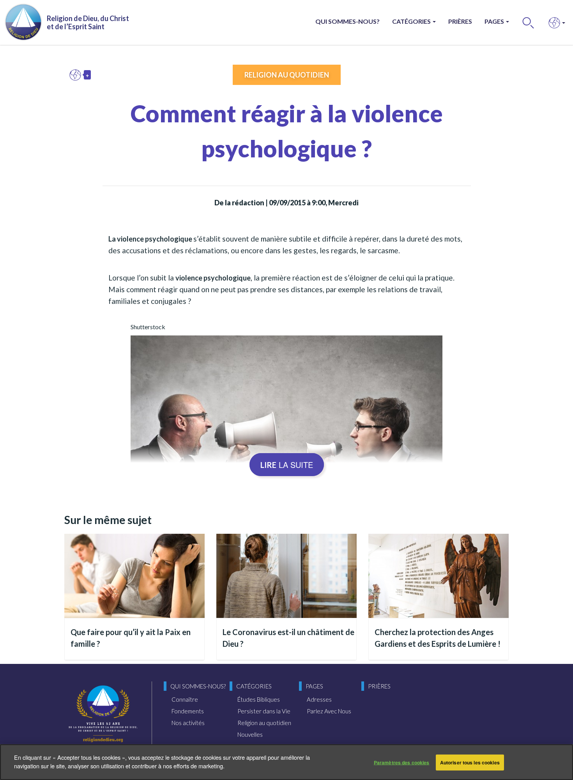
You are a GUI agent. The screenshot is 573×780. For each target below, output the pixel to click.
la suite (286, 464)
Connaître (185, 699)
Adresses (319, 699)
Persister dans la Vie (263, 711)
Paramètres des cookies (402, 762)
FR (77, 74)
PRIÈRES (460, 21)
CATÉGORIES (412, 21)
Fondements (188, 711)
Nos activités (188, 722)
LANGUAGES (554, 22)
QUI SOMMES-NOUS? (347, 21)
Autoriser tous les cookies (470, 762)
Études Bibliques (258, 699)
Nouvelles (250, 734)
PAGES (495, 21)
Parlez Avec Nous (329, 711)
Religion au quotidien (286, 75)
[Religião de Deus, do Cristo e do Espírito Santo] (103, 714)
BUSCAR (528, 22)
